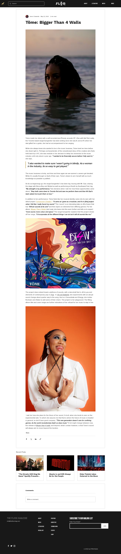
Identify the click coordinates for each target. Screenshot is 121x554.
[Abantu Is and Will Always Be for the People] (60, 463)
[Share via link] (40, 439)
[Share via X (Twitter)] (31, 439)
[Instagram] (14, 546)
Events (53, 530)
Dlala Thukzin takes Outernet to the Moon (89, 475)
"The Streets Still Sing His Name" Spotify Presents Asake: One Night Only (29, 475)
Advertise (53, 522)
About (39, 518)
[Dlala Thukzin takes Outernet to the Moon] (91, 463)
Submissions (54, 526)
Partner (53, 518)
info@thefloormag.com (13, 521)
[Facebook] (8, 546)
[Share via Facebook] (26, 439)
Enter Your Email (75, 521)
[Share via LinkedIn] (36, 439)
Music (27, 432)
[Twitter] (11, 546)
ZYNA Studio (94, 549)
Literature (41, 526)
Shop (52, 534)
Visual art (41, 530)
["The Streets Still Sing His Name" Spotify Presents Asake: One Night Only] (29, 463)
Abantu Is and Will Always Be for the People (60, 475)
